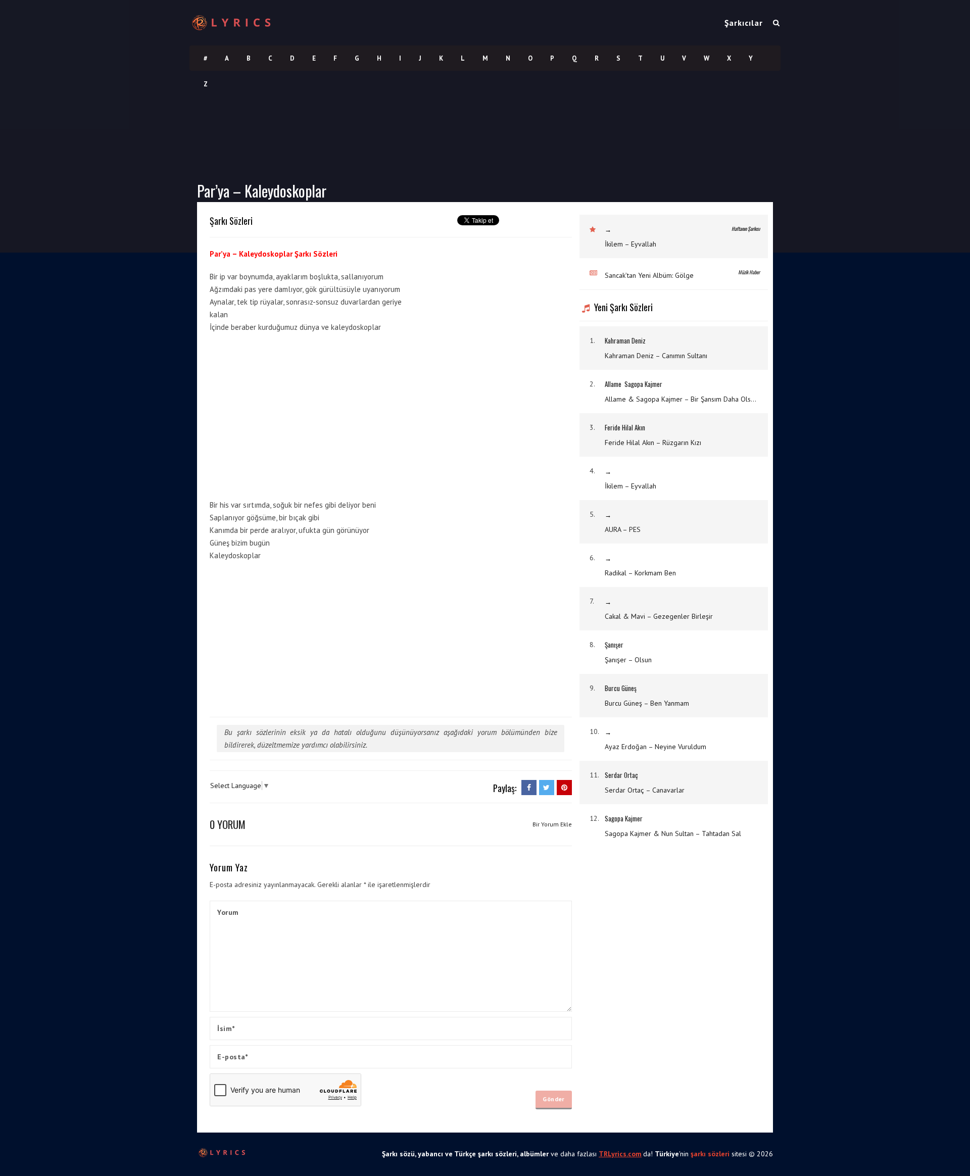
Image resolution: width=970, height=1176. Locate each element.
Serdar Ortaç (621, 775)
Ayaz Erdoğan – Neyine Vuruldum (655, 746)
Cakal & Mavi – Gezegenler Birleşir (659, 616)
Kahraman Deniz (625, 340)
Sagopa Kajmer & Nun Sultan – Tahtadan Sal (673, 833)
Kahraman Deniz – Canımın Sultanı (656, 355)
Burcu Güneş (621, 688)
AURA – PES (623, 529)
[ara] (776, 22)
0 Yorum (228, 824)
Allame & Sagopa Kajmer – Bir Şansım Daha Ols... (680, 399)
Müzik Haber (749, 272)
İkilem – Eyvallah (630, 244)
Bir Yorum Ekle (552, 824)
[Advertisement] (496, 400)
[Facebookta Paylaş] (529, 787)
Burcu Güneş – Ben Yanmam (647, 703)
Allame (613, 384)
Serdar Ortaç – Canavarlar (645, 790)
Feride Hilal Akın (625, 427)
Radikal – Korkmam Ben (640, 572)
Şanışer (614, 645)
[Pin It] (564, 787)
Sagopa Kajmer (643, 384)
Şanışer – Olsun (628, 659)
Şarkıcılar (743, 23)
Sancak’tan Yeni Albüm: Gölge (649, 275)
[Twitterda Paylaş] (546, 787)
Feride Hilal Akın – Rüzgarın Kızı (653, 442)
